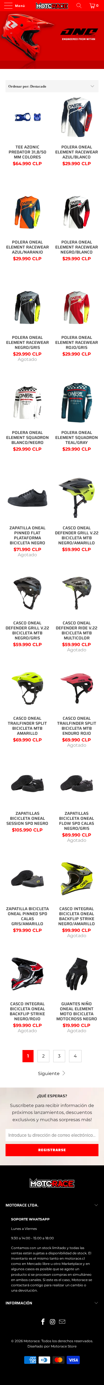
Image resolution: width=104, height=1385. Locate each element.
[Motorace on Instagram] (53, 1322)
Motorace (32, 1341)
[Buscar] (79, 5)
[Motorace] (52, 5)
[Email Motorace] (62, 1322)
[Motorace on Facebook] (43, 1322)
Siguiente (49, 1073)
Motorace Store (64, 1346)
